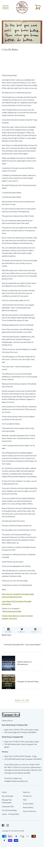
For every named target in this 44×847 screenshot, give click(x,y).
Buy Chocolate (7, 796)
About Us (26, 792)
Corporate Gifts (8, 807)
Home (4, 792)
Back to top (22, 700)
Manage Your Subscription (7, 801)
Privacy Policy (28, 804)
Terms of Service (29, 811)
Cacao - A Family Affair (10, 814)
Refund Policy (28, 807)
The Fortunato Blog (9, 810)
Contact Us (27, 796)
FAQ (24, 800)
